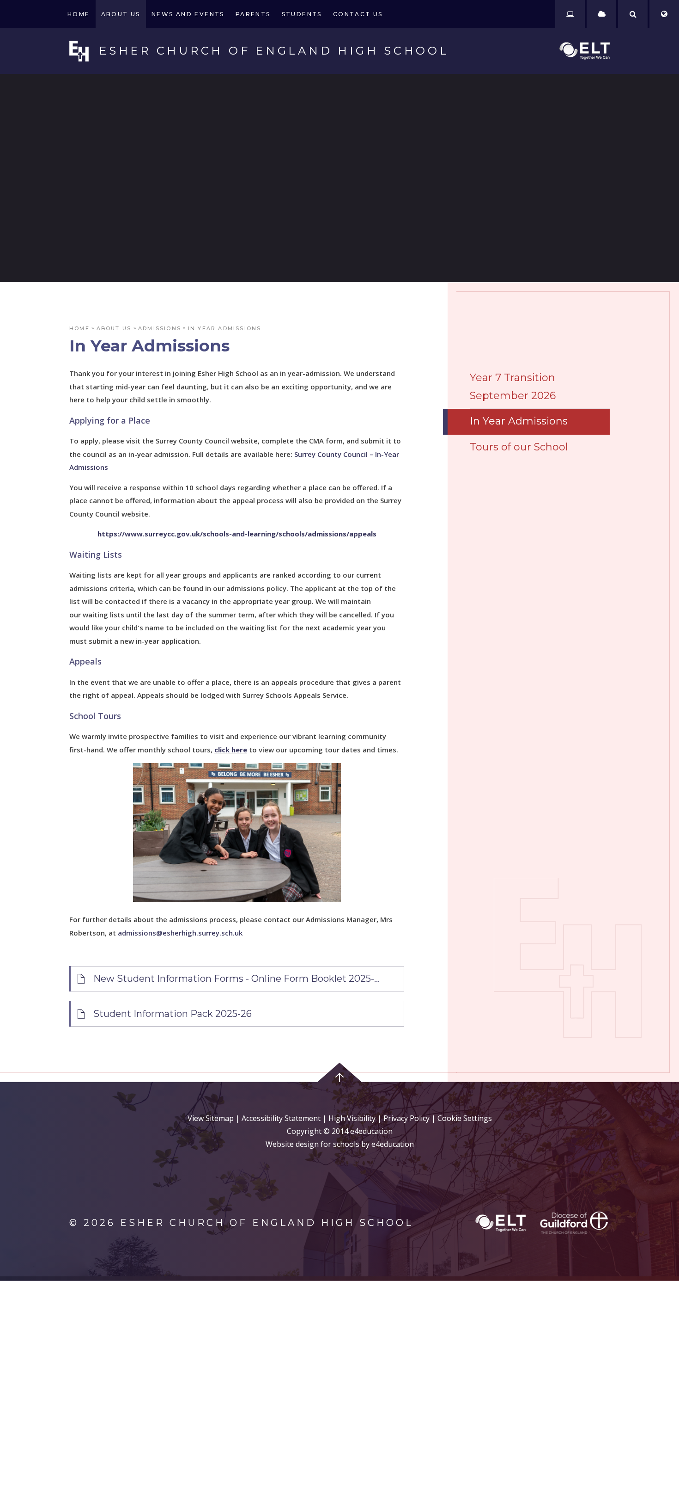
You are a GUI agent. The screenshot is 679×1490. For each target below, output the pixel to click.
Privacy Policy (406, 1118)
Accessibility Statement (281, 1118)
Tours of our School (519, 447)
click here (230, 749)
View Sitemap (211, 1118)
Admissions (159, 328)
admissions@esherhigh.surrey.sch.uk (180, 932)
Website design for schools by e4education (340, 1144)
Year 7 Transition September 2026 (513, 386)
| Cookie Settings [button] (461, 1118)
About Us (114, 328)
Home (79, 328)
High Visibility (352, 1118)
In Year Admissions (224, 328)
